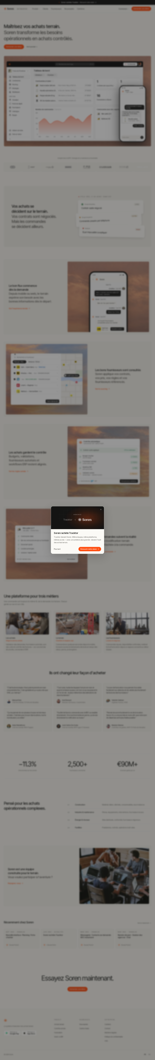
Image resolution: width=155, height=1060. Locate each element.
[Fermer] (101, 509)
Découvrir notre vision (88, 549)
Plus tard (57, 549)
